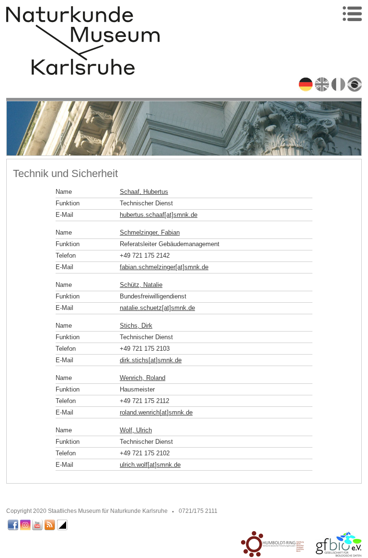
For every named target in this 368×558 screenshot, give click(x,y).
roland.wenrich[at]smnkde (156, 412)
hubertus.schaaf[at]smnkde (158, 214)
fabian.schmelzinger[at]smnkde (164, 267)
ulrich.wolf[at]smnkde (150, 464)
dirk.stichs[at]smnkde (151, 360)
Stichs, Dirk (136, 325)
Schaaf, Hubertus (144, 191)
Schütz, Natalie (141, 284)
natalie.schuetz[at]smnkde (157, 307)
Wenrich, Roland (142, 377)
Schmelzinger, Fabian (150, 232)
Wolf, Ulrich (136, 430)
